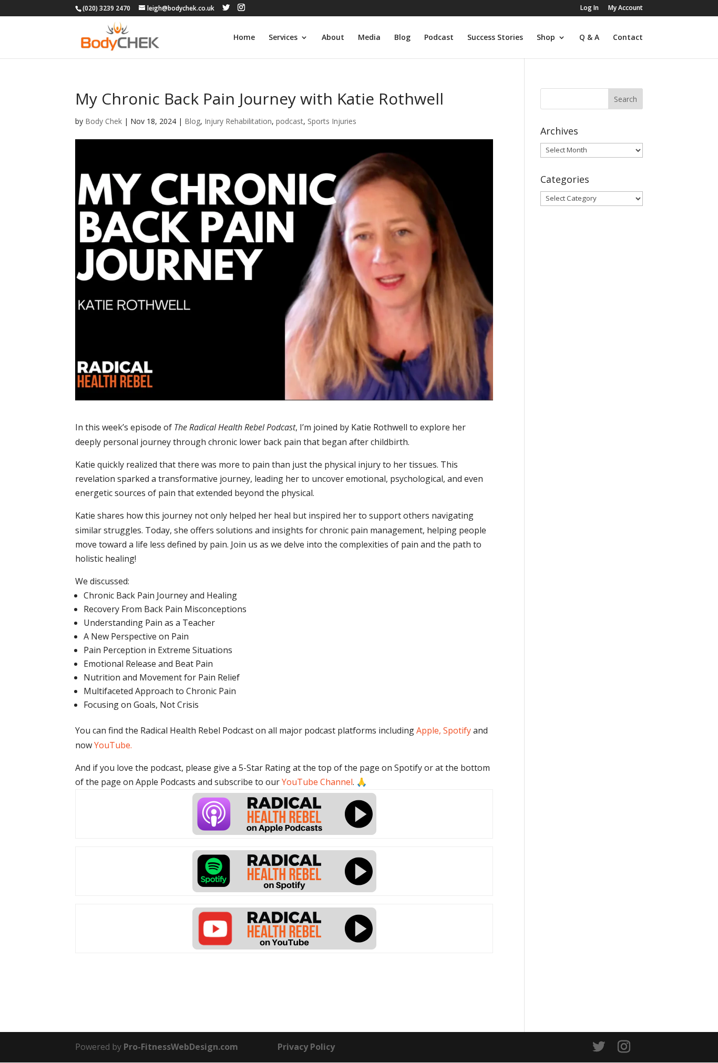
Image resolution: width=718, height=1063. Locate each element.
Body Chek (103, 121)
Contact (628, 38)
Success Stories (495, 38)
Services (283, 38)
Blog (402, 38)
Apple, (428, 730)
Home (244, 38)
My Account (625, 8)
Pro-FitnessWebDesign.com (181, 1046)
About (333, 38)
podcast (289, 121)
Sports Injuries (331, 121)
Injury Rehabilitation (238, 121)
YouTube (112, 745)
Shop (546, 38)
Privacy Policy (306, 1046)
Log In (589, 8)
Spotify (457, 730)
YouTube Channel (317, 782)
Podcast (439, 38)
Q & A (589, 38)
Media (369, 38)
